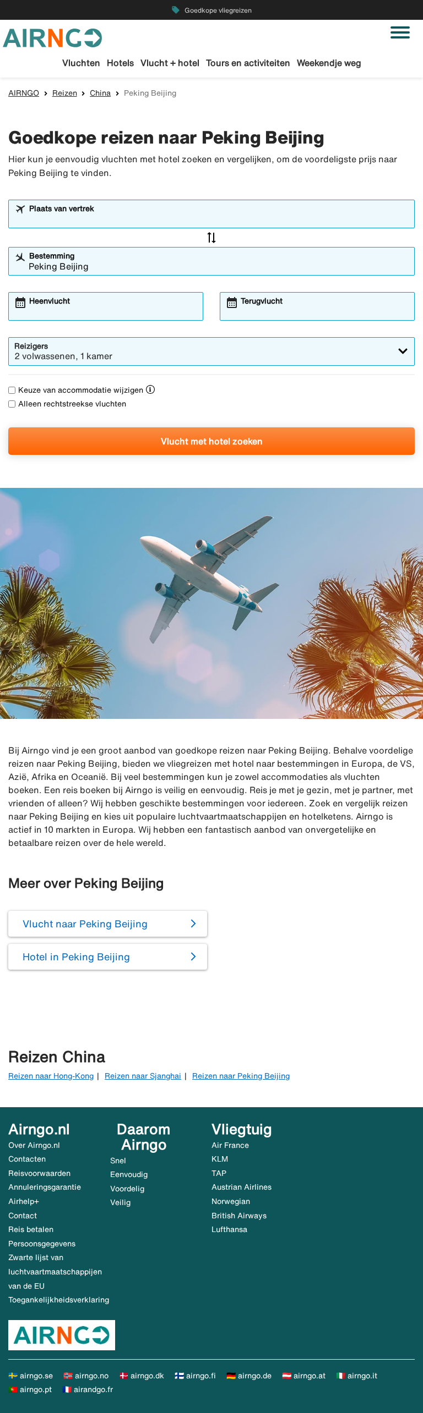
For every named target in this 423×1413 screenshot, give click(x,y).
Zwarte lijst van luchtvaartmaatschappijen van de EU (55, 1271)
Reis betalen (30, 1229)
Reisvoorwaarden (39, 1173)
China (100, 93)
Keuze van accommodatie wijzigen (80, 390)
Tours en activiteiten (248, 62)
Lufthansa (229, 1229)
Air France (230, 1145)
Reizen (64, 93)
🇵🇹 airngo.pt (30, 1389)
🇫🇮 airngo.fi (195, 1375)
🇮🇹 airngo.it (356, 1375)
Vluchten (81, 62)
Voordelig (127, 1188)
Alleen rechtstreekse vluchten (72, 404)
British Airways (239, 1215)
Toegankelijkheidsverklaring (58, 1300)
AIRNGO (23, 93)
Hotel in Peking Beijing (76, 956)
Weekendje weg (329, 62)
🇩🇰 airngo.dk (141, 1375)
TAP (219, 1173)
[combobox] (219, 219)
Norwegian (231, 1201)
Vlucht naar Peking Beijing (85, 923)
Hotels (120, 62)
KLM (220, 1159)
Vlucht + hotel (169, 62)
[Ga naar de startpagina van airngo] (52, 36)
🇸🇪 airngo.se (30, 1375)
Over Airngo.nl (34, 1145)
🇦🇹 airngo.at (304, 1375)
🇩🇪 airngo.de (249, 1375)
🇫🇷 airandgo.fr (87, 1389)
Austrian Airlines (242, 1187)
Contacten (27, 1159)
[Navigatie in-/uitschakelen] (400, 32)
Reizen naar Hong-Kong (51, 1076)
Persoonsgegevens (41, 1243)
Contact (22, 1215)
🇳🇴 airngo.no (86, 1375)
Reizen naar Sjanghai (143, 1076)
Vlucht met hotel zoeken (212, 441)
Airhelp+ (23, 1201)
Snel (118, 1160)
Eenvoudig (129, 1174)
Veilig (120, 1202)
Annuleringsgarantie (44, 1187)
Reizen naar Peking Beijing (241, 1076)
